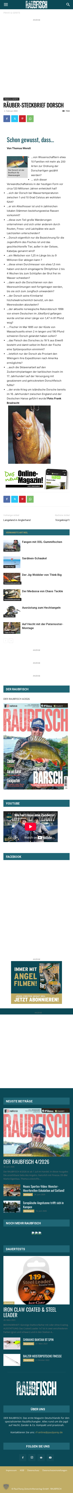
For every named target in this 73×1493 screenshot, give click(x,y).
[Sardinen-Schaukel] (11, 562)
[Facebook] (6, 118)
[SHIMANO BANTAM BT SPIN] (11, 1343)
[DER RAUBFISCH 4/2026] (35, 746)
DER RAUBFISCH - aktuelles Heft (17, 1155)
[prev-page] (5, 641)
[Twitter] (14, 118)
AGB (22, 1470)
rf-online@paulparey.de (49, 1432)
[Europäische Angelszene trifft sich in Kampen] (11, 1207)
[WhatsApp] (30, 118)
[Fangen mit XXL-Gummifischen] (11, 546)
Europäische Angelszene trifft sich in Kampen (43, 1204)
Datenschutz (33, 1470)
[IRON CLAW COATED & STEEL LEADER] (36, 1280)
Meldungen (28, 1211)
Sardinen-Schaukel (34, 558)
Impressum (11, 1470)
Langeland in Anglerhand (17, 520)
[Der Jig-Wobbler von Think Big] (11, 579)
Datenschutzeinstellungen (54, 1470)
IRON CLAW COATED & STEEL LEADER (29, 1312)
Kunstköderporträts (12, 583)
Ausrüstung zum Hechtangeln (41, 607)
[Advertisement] (36, 58)
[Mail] (41, 1457)
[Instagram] (32, 1457)
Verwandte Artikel (17, 532)
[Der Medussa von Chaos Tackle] (11, 595)
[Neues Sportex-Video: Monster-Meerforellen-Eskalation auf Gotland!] (11, 1190)
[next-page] (11, 641)
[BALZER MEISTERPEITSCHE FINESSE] (11, 1360)
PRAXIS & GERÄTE (11, 12)
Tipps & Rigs (9, 550)
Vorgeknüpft (62, 520)
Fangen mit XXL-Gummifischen (42, 542)
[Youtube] (50, 1457)
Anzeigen (28, 1194)
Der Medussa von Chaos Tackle (42, 591)
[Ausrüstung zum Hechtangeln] (11, 612)
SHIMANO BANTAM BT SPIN (38, 1339)
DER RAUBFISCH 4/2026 (16, 698)
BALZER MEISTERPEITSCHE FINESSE (42, 1356)
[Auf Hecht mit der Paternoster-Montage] (11, 628)
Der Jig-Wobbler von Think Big (42, 574)
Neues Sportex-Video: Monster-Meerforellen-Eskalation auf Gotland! (44, 1188)
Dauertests (8, 1303)
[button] (5, 4)
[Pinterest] (22, 118)
